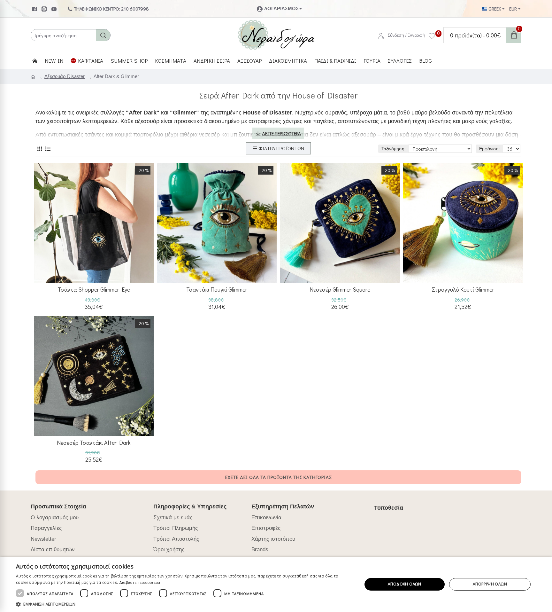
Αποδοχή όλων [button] (404, 584)
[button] (184, 604)
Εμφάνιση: (489, 148)
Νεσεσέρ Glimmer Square (340, 289)
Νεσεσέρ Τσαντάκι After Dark (94, 442)
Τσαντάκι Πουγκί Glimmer (216, 289)
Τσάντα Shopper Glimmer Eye (94, 289)
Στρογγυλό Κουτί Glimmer (463, 289)
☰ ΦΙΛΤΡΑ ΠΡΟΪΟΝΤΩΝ (278, 148)
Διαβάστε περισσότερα (139, 582)
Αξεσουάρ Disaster (64, 76)
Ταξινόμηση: (393, 148)
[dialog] (276, 584)
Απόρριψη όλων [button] (490, 584)
